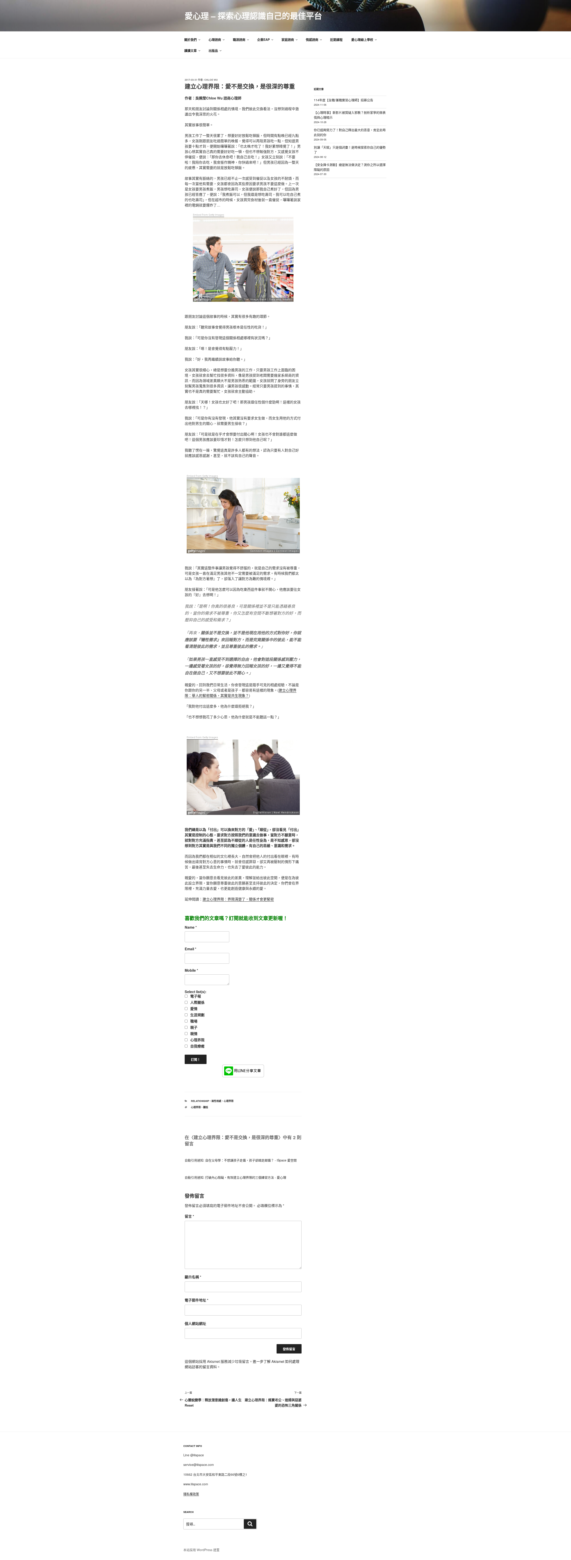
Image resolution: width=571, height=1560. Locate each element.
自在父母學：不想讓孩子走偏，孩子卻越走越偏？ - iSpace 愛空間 (251, 1160)
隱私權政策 (191, 1494)
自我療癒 (197, 1046)
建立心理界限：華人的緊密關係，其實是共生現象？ (240, 693)
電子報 (195, 996)
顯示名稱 (193, 1276)
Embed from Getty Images (208, 214)
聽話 (205, 1107)
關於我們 (190, 39)
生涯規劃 (197, 1015)
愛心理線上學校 (362, 39)
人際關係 (197, 1002)
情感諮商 (312, 39)
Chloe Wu (211, 79)
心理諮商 (215, 39)
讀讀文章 (190, 50)
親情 (193, 1033)
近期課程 (336, 39)
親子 (193, 1027)
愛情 (193, 1008)
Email (190, 949)
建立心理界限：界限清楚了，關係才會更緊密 (238, 899)
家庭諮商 (287, 39)
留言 (189, 1216)
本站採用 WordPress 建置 (201, 1550)
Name (191, 927)
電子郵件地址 (196, 1300)
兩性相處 (216, 1101)
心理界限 (197, 1040)
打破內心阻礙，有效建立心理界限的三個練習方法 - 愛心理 (245, 1177)
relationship (200, 1101)
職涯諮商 (239, 39)
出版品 (213, 50)
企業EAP (263, 39)
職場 (193, 1021)
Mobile (191, 970)
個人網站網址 (195, 1323)
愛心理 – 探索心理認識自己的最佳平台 (253, 15)
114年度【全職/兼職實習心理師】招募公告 (343, 100)
